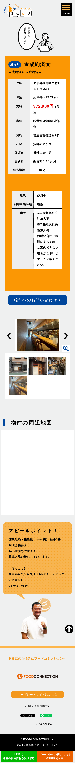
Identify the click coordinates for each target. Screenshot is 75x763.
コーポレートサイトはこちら (37, 694)
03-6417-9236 (18, 585)
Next (66, 335)
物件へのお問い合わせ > (37, 300)
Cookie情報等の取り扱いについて (37, 745)
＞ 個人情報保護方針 (37, 706)
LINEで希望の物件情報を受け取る (19, 756)
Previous (9, 335)
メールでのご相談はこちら (55, 756)
